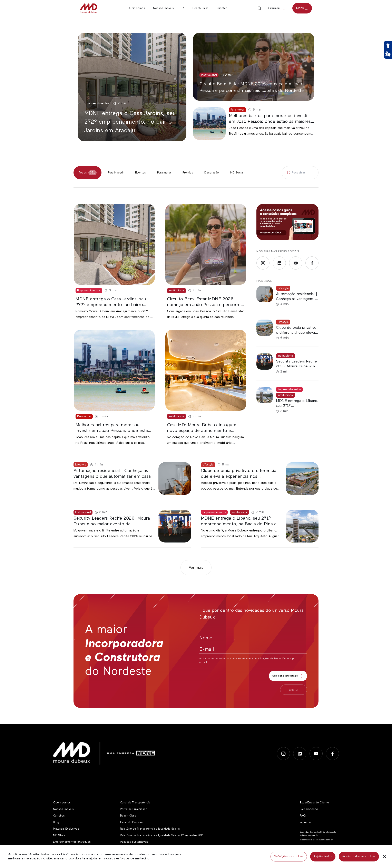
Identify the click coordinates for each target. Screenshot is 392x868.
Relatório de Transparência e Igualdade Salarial (150, 828)
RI (183, 8)
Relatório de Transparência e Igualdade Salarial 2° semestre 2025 (162, 835)
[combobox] (277, 8)
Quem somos (136, 8)
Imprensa (305, 822)
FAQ (303, 815)
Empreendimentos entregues (72, 841)
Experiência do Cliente (314, 802)
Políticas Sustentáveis (134, 841)
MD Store (59, 835)
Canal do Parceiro (131, 822)
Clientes (222, 8)
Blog (56, 822)
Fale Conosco (309, 809)
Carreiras (59, 815)
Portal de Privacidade (133, 809)
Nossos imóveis (163, 8)
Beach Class (200, 8)
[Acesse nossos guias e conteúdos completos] (287, 222)
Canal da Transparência (135, 802)
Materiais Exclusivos (66, 828)
